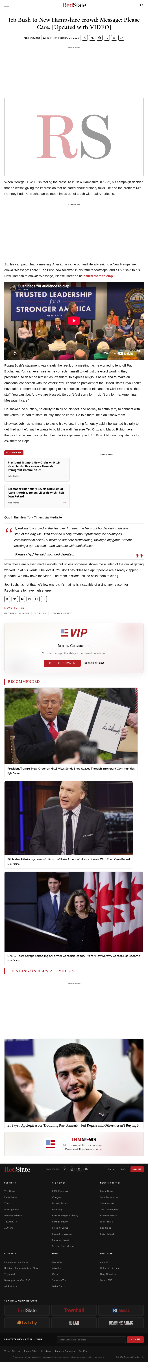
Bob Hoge (105, 1227)
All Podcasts (10, 1286)
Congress (57, 1197)
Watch (7, 1203)
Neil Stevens (32, 38)
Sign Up (135, 1339)
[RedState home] (17, 1169)
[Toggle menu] (6, 5)
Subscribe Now (94, 663)
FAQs (123, 1169)
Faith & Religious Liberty (65, 1215)
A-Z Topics (59, 1183)
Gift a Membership (110, 1268)
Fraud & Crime (60, 1227)
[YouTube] (86, 1169)
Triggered (9, 1274)
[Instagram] (72, 1169)
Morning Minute (13, 1215)
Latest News (10, 1197)
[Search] (141, 5)
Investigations (11, 1209)
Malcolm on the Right (16, 1262)
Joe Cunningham (109, 1209)
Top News (9, 1191)
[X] (65, 1169)
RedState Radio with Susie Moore (22, 1268)
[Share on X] (85, 38)
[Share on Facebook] (100, 38)
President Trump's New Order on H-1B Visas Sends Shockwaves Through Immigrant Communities (71, 768)
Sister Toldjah (107, 1234)
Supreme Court (60, 1240)
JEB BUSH (40, 613)
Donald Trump (60, 1203)
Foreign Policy (60, 1221)
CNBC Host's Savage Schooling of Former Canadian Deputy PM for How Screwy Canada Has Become (73, 956)
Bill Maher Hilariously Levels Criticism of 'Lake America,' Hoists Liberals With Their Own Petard (68, 859)
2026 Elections (60, 1191)
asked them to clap (98, 276)
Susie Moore (107, 1203)
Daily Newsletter (108, 1274)
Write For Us (59, 1286)
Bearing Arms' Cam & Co (17, 1280)
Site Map (83, 1351)
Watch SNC (106, 1280)
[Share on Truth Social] (92, 38)
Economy (57, 1209)
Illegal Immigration (62, 1234)
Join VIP (137, 1169)
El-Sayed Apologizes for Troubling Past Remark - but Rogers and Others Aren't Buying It (73, 1125)
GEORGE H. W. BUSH (16, 613)
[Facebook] (79, 1169)
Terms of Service (12, 1351)
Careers (56, 1274)
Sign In (111, 1169)
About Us (57, 1262)
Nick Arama (13, 864)
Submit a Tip (59, 1280)
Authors (8, 1227)
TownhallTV (10, 1221)
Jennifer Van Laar (109, 1197)
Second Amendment (63, 1246)
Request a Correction (65, 1351)
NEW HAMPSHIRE (61, 613)
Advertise (57, 1268)
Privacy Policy (31, 1351)
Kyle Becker (13, 773)
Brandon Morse (108, 1215)
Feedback (46, 1351)
